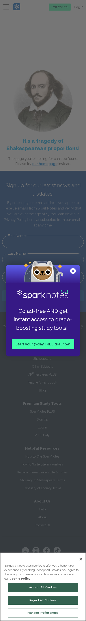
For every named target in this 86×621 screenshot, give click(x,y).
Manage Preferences (43, 612)
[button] (73, 271)
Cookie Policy (19, 578)
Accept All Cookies (43, 587)
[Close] (81, 559)
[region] (43, 587)
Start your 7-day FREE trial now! (43, 344)
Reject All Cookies (43, 600)
